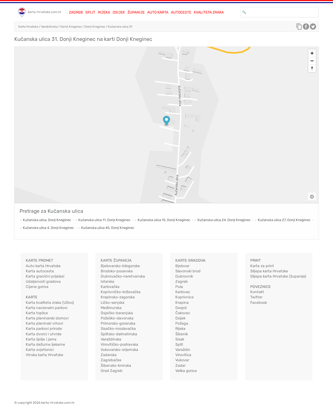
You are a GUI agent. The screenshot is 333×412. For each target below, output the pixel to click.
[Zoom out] (312, 61)
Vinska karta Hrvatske (44, 355)
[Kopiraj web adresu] (299, 27)
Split (90, 12)
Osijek (119, 12)
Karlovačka (110, 287)
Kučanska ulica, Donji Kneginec (47, 220)
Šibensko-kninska (116, 365)
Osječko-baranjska (117, 313)
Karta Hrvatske (28, 26)
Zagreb (76, 12)
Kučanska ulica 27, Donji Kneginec (284, 220)
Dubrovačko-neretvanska (123, 276)
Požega (181, 323)
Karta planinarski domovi (47, 318)
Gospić (181, 308)
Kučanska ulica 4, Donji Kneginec (48, 228)
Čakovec (182, 313)
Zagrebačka (111, 360)
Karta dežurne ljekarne (45, 344)
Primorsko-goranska (118, 323)
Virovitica (183, 355)
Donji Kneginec (95, 26)
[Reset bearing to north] (312, 68)
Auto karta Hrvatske (43, 266)
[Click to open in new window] (306, 27)
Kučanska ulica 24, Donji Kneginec (224, 220)
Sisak (179, 339)
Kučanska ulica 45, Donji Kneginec (107, 228)
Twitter (256, 297)
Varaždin (182, 349)
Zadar (180, 365)
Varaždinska (49, 26)
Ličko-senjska (112, 302)
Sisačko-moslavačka (118, 328)
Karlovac (182, 292)
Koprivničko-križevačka (120, 292)
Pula (179, 287)
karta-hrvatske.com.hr (44, 12)
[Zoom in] (312, 53)
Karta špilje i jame (41, 339)
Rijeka (104, 12)
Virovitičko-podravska (119, 344)
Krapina (182, 302)
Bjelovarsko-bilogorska (120, 266)
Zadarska (109, 355)
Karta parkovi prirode (44, 328)
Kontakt (257, 292)
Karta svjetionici (40, 349)
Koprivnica (184, 297)
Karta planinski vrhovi (44, 323)
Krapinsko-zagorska (118, 297)
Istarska (107, 281)
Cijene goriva (37, 287)
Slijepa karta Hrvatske (269, 271)
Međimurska (111, 308)
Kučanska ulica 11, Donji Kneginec (104, 220)
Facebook (258, 302)
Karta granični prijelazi (45, 276)
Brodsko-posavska (117, 271)
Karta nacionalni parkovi (46, 308)
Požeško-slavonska (117, 318)
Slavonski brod (188, 271)
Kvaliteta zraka (209, 12)
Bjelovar (182, 266)
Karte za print (262, 266)
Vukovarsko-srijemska (119, 349)
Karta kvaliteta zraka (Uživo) (50, 302)
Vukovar (182, 360)
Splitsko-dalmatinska (119, 334)
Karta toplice (37, 313)
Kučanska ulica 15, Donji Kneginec (164, 220)
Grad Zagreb (112, 371)
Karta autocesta (40, 271)
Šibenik (181, 334)
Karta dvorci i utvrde (43, 334)
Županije (136, 12)
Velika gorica (186, 371)
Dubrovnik (184, 276)
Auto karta (157, 12)
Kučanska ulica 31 (120, 26)
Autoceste (181, 12)
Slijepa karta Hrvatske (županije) (278, 276)
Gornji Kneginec (71, 26)
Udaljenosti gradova (43, 281)
